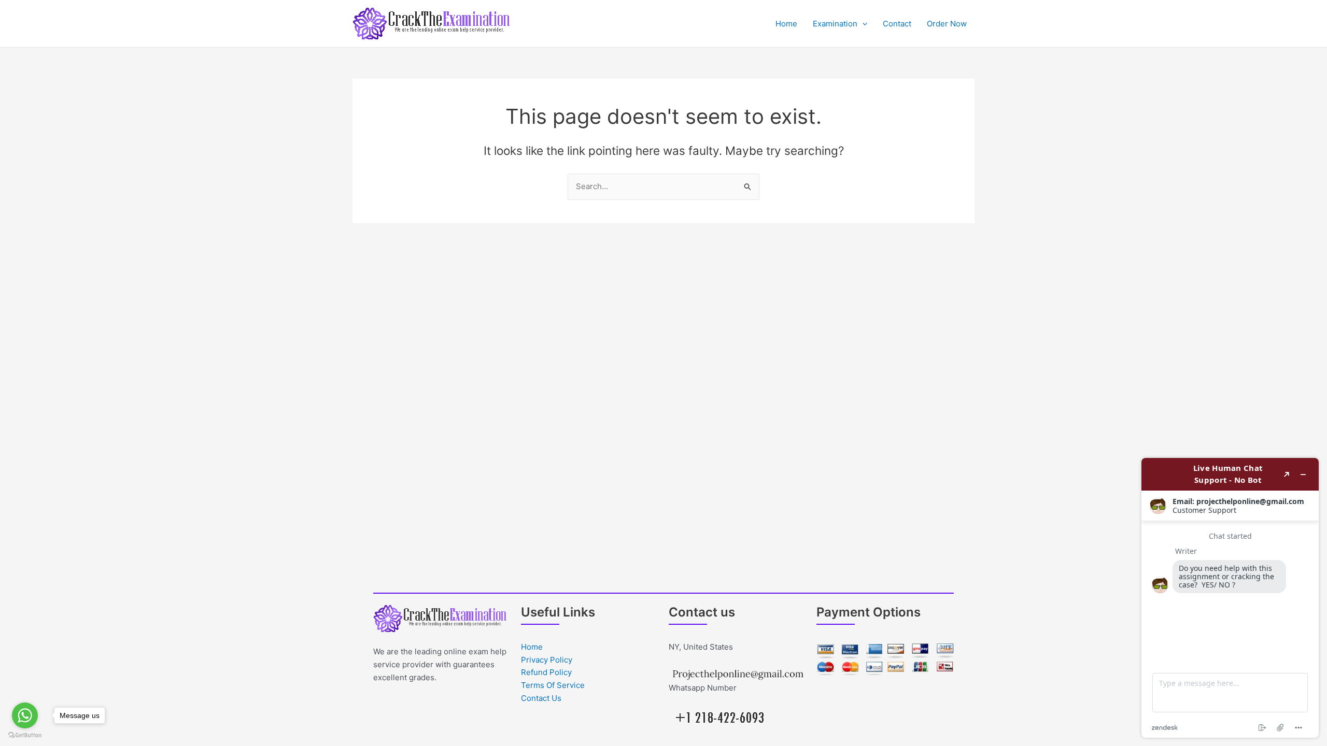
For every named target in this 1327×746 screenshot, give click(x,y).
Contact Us (541, 698)
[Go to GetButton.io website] (24, 735)
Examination (835, 23)
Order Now (947, 23)
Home (786, 23)
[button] (862, 24)
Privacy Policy (546, 660)
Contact (897, 23)
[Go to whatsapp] (25, 715)
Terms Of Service (553, 685)
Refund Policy (546, 672)
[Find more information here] (1230, 598)
